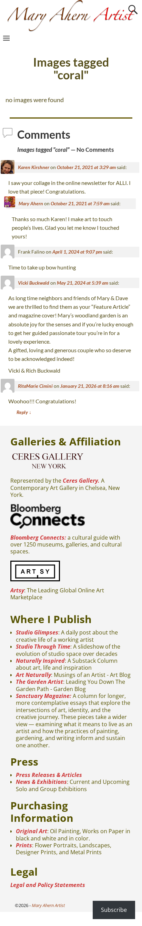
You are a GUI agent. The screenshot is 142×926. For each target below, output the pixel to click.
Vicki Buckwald (33, 283)
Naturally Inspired (40, 660)
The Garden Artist (39, 682)
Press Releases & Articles (49, 775)
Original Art (31, 831)
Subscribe (114, 910)
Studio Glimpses (37, 632)
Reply (24, 412)
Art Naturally (33, 675)
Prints (24, 845)
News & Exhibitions (41, 782)
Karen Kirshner (33, 167)
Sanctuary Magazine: (43, 696)
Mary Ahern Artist (48, 905)
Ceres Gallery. (81, 480)
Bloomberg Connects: (38, 537)
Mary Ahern (31, 203)
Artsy (17, 590)
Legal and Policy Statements (47, 885)
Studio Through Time (43, 646)
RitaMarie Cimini (35, 386)
